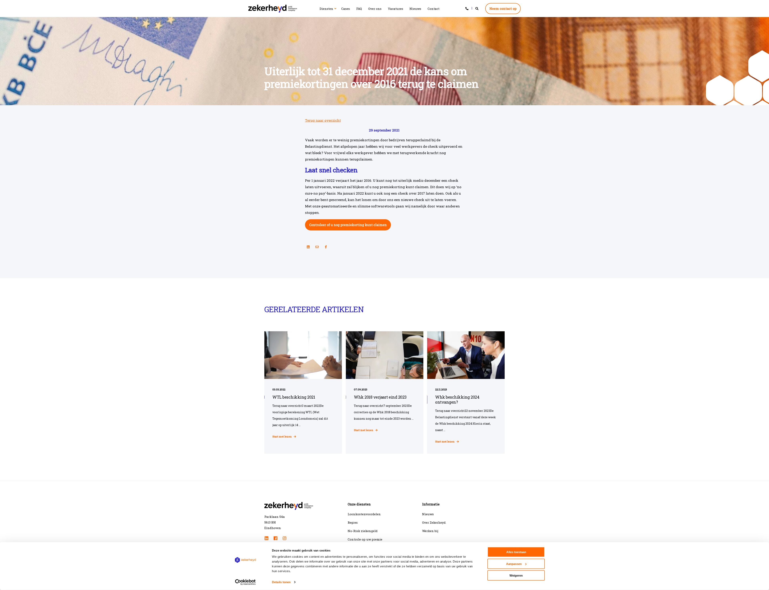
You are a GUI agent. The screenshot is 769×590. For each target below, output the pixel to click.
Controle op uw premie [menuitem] (365, 539)
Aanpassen (514, 563)
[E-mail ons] (317, 247)
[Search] (477, 8)
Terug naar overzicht (323, 120)
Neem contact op (502, 8)
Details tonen (281, 582)
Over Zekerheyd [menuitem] (434, 522)
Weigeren (516, 575)
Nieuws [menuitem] (428, 514)
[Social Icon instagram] (283, 538)
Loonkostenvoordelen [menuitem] (364, 514)
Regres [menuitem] (353, 522)
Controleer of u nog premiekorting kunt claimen (348, 225)
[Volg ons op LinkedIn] (308, 247)
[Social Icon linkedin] (267, 538)
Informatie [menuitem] (431, 504)
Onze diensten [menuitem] (359, 504)
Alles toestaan (516, 552)
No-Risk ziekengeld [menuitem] (362, 531)
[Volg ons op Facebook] (326, 247)
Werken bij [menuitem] (430, 531)
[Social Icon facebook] (275, 538)
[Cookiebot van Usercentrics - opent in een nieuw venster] (245, 582)
